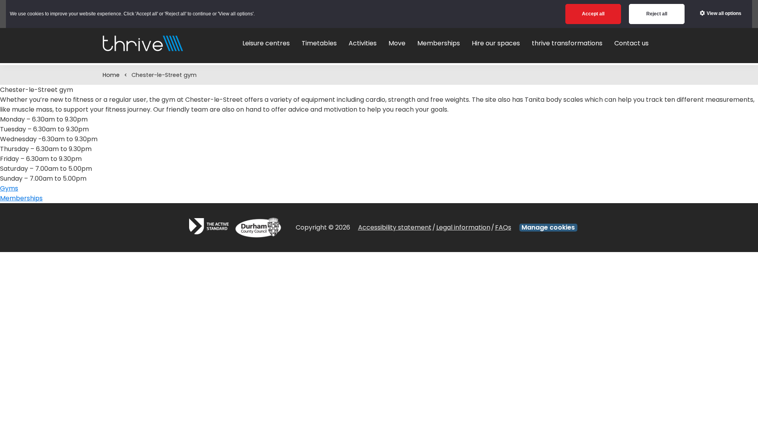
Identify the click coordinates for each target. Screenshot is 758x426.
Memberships (21, 198)
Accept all (593, 14)
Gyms (9, 188)
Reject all (656, 14)
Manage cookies (548, 228)
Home (111, 75)
